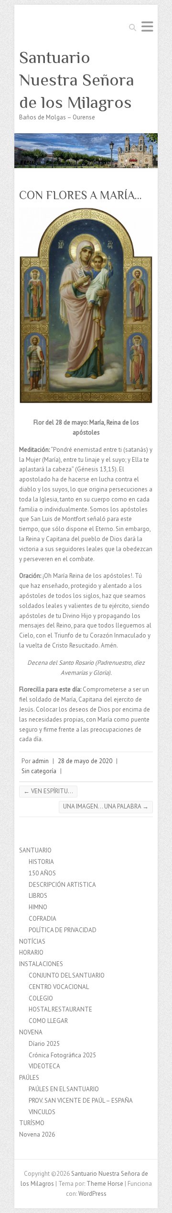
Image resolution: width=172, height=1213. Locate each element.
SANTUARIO (35, 850)
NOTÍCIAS (32, 941)
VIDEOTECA (44, 1066)
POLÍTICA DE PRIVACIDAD (63, 930)
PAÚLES (29, 1078)
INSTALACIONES (41, 964)
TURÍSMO (31, 1123)
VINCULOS (42, 1112)
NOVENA (31, 1032)
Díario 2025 (44, 1044)
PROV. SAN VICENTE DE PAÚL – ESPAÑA (81, 1100)
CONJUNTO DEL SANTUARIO (67, 975)
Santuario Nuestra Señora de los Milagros (76, 80)
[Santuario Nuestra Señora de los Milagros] (86, 138)
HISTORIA (41, 862)
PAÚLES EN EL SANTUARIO (64, 1089)
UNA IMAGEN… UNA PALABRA (106, 806)
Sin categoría (39, 771)
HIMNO (38, 907)
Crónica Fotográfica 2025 (62, 1055)
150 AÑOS (42, 873)
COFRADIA (42, 919)
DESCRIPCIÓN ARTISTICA (62, 885)
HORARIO (31, 952)
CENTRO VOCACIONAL (59, 987)
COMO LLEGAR (48, 1021)
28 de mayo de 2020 (85, 761)
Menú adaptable (147, 26)
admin (40, 761)
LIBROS (38, 896)
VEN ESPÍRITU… (48, 791)
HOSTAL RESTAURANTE (60, 1009)
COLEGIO (41, 998)
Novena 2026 (37, 1134)
